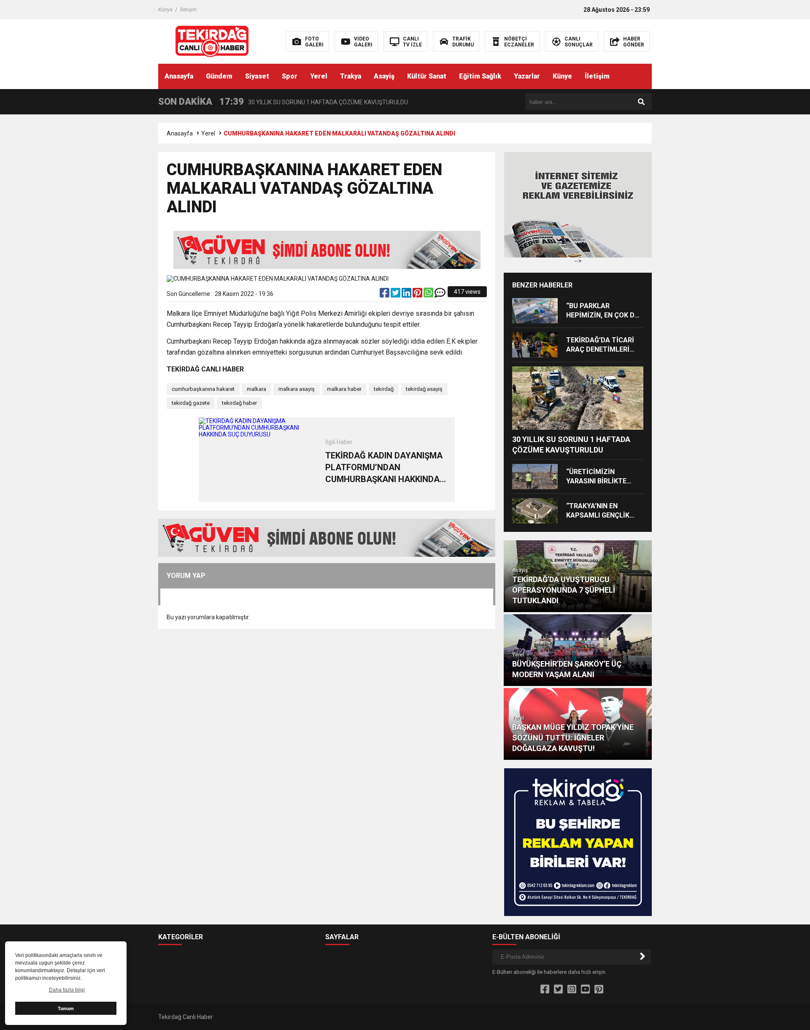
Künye (165, 10)
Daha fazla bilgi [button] (67, 990)
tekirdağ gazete (191, 403)
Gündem (219, 76)
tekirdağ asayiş (424, 389)
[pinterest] (418, 294)
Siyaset (257, 76)
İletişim (188, 10)
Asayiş (384, 76)
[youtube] (585, 989)
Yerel (318, 76)
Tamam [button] (66, 1008)
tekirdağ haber (239, 403)
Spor (289, 76)
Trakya (350, 76)
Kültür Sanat (426, 76)
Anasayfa (179, 76)
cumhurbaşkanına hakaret (203, 389)
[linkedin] (407, 294)
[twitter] (396, 294)
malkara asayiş (296, 389)
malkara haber (344, 389)
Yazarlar (527, 76)
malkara (256, 389)
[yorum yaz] (440, 294)
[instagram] (571, 989)
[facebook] (385, 294)
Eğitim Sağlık (480, 76)
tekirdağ (384, 389)
